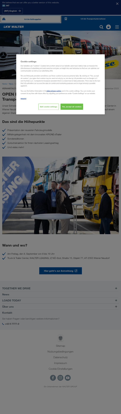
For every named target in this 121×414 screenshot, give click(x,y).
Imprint (23, 98)
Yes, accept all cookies (71, 107)
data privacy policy (54, 91)
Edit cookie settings (48, 107)
